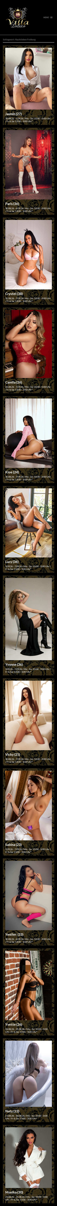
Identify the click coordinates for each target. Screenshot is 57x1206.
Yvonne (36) (14, 664)
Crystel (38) (14, 294)
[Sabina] (28, 805)
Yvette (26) (13, 1024)
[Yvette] (28, 985)
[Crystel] (28, 254)
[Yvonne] (28, 619)
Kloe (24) (12, 472)
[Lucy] (28, 522)
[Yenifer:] (28, 895)
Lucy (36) (12, 562)
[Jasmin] (28, 78)
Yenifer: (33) (14, 934)
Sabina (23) (13, 845)
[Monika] (28, 1157)
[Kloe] (28, 433)
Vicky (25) (12, 754)
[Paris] (28, 165)
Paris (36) (12, 204)
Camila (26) (13, 382)
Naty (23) (12, 1111)
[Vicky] (28, 715)
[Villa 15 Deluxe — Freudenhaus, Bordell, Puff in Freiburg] (28, 17)
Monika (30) (14, 1192)
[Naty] (28, 1074)
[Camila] (28, 344)
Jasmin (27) (13, 114)
